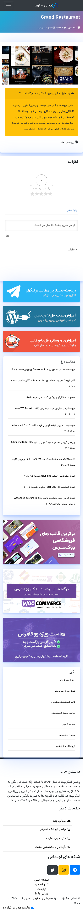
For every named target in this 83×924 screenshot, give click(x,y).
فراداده (7, 908)
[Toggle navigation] (8, 5)
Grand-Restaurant (60, 18)
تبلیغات (41, 889)
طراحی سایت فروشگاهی (63, 713)
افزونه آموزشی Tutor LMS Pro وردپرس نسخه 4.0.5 (49, 487)
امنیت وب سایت (56, 838)
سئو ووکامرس (68, 724)
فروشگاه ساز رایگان (65, 746)
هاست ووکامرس (67, 735)
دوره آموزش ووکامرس (64, 691)
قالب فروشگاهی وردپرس (63, 702)
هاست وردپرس (21, 908)
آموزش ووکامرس (67, 680)
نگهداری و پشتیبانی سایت (51, 847)
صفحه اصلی (41, 880)
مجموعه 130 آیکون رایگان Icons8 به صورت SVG (50, 397)
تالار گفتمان (41, 884)
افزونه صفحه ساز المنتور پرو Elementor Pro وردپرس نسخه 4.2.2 (43, 370)
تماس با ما (41, 894)
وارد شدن (72, 210)
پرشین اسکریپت (42, 5)
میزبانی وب (60, 821)
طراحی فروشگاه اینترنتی (53, 829)
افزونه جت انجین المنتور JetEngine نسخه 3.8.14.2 (49, 476)
